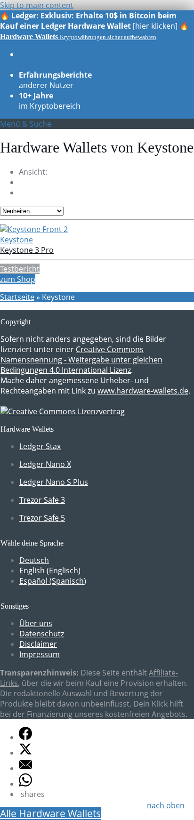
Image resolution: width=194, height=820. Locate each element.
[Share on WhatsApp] (25, 784)
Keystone (16, 239)
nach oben (166, 805)
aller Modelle (53, 59)
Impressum (39, 654)
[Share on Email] (25, 768)
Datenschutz (41, 633)
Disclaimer (38, 644)
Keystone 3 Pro (27, 250)
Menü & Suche (25, 124)
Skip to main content (36, 5)
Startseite (17, 297)
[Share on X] (25, 753)
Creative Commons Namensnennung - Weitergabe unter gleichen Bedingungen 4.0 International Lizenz (81, 359)
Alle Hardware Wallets (50, 813)
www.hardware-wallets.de (142, 391)
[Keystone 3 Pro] (34, 229)
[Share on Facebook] (25, 737)
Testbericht (20, 269)
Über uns (35, 623)
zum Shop (17, 279)
